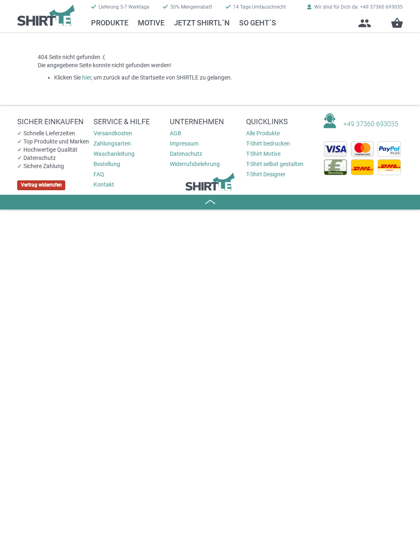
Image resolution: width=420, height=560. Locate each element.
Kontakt (104, 184)
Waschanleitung (114, 153)
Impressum (184, 143)
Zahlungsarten (112, 143)
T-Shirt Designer (265, 174)
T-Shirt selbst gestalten (275, 164)
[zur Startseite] (46, 13)
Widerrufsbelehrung (195, 164)
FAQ (99, 174)
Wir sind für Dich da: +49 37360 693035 (358, 7)
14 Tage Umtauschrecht (259, 7)
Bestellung (107, 164)
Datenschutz (186, 153)
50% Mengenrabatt (191, 7)
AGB (175, 133)
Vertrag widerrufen (41, 185)
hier (86, 77)
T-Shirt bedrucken (268, 143)
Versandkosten (113, 133)
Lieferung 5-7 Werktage (123, 7)
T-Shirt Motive (263, 153)
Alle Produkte (263, 133)
